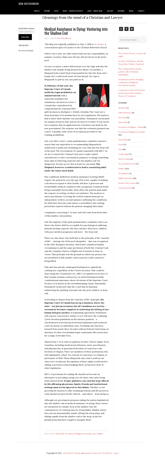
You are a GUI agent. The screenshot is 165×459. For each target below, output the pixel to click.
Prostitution (123, 173)
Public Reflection (125, 178)
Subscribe (25, 37)
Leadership (123, 154)
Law (94, 434)
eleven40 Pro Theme (72, 453)
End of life (60, 434)
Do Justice (99, 44)
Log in (116, 453)
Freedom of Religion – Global (130, 127)
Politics (100, 434)
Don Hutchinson (29, 4)
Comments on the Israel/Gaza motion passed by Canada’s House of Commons (131, 93)
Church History (125, 113)
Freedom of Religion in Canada (78, 434)
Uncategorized (125, 188)
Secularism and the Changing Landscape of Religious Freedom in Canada (130, 82)
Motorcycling (124, 159)
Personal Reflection (126, 164)
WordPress (107, 453)
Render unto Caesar (127, 183)
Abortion (122, 108)
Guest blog (123, 140)
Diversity (122, 117)
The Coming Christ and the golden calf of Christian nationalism (130, 72)
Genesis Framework (92, 453)
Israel (120, 144)
